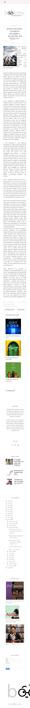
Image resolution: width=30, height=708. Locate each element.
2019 (8, 505)
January (11, 565)
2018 (8, 507)
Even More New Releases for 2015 (13, 336)
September (12, 527)
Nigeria (16, 306)
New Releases (10, 306)
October (11, 525)
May (10, 557)
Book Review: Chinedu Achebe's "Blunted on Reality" (15, 531)
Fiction (5, 306)
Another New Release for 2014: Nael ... (12, 380)
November (12, 523)
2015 (8, 513)
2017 (8, 509)
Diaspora (13, 304)
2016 (8, 511)
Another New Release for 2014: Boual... (12, 358)
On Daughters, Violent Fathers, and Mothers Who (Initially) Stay (18, 462)
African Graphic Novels (15, 546)
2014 (8, 515)
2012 (8, 519)
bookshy (14, 43)
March (11, 561)
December (12, 521)
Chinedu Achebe (7, 304)
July (10, 553)
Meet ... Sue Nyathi (14, 549)
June (10, 555)
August (11, 551)
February (11, 563)
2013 (8, 517)
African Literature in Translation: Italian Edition (18, 472)
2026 (8, 501)
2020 (9, 503)
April (10, 559)
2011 (8, 567)
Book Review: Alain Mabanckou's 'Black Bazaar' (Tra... (15, 542)
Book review (14, 25)
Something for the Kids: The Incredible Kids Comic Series (18, 481)
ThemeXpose (19, 704)
